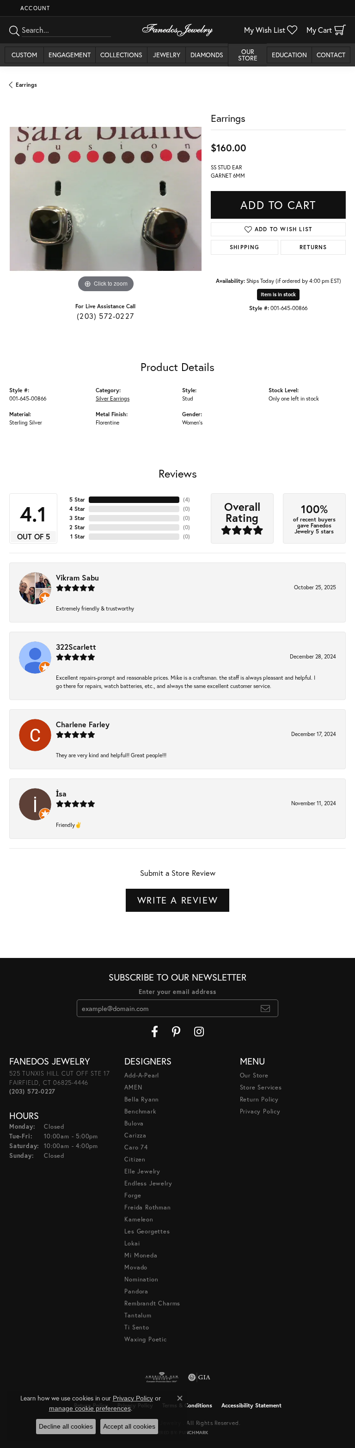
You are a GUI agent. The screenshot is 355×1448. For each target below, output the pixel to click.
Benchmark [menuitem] (140, 1111)
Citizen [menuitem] (135, 1159)
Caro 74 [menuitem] (136, 1147)
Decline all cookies (66, 1426)
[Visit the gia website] (199, 1377)
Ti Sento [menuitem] (136, 1327)
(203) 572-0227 (105, 316)
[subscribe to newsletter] (265, 1008)
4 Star (77, 508)
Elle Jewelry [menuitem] (142, 1171)
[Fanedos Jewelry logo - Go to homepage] (177, 30)
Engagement (70, 54)
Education (289, 54)
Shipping (245, 247)
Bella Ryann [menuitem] (141, 1099)
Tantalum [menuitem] (137, 1315)
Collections (121, 54)
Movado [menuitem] (135, 1267)
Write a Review (177, 900)
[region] (105, 199)
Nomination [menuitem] (141, 1279)
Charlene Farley (83, 724)
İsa (61, 793)
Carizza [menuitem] (135, 1135)
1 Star (77, 536)
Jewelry (166, 54)
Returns (313, 247)
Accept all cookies (129, 1426)
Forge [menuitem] (132, 1195)
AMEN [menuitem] (133, 1087)
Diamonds (206, 54)
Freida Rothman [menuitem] (147, 1207)
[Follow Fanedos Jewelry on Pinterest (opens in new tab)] (176, 1031)
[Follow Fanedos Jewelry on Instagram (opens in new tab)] (199, 1031)
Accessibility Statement (251, 1405)
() (186, 499)
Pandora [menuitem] (136, 1291)
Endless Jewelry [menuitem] (148, 1183)
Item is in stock (278, 294)
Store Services (261, 1087)
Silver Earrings (112, 398)
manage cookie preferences (90, 1408)
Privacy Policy (260, 1111)
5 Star (77, 499)
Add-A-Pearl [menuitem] (141, 1075)
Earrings (26, 84)
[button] (34, 8)
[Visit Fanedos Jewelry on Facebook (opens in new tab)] (155, 1031)
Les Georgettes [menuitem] (147, 1231)
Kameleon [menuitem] (138, 1219)
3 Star (77, 518)
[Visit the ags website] (162, 1377)
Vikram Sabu (77, 577)
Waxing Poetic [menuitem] (145, 1339)
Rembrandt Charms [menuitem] (152, 1303)
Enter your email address (177, 992)
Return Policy (259, 1099)
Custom (24, 54)
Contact (331, 54)
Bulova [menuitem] (134, 1123)
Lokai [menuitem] (132, 1243)
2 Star (77, 527)
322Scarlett (76, 647)
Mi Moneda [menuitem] (140, 1255)
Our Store (247, 54)
